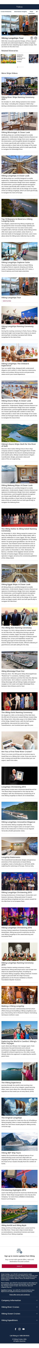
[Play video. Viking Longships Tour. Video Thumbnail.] (19, 286)
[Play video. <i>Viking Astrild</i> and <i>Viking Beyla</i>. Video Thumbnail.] (19, 1214)
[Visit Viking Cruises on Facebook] (15, 1329)
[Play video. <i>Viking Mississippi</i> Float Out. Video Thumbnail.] (19, 660)
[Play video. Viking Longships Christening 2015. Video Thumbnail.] (19, 881)
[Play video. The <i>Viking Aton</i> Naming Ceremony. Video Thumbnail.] (19, 616)
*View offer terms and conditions (19, 1294)
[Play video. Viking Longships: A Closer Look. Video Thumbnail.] (19, 164)
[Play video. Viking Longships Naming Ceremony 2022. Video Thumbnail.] (19, 315)
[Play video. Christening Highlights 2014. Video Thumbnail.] (19, 1179)
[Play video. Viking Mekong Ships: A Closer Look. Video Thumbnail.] (19, 474)
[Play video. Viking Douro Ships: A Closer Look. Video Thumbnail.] (19, 390)
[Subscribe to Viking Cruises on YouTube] (23, 1329)
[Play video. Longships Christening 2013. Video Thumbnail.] (19, 776)
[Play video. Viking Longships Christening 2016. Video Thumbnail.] (19, 916)
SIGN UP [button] (19, 1266)
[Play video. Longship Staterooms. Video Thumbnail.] (19, 846)
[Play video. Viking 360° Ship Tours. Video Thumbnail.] (19, 1142)
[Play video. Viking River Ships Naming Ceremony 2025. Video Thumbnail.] (19, 86)
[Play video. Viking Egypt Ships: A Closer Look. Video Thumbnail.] (19, 573)
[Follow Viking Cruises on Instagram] (19, 1329)
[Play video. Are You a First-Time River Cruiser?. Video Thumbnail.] (19, 740)
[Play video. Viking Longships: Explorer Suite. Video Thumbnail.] (19, 251)
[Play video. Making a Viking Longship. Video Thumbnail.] (19, 995)
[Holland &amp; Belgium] (8, 59)
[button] (31, 38)
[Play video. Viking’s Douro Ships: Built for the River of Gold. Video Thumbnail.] (19, 433)
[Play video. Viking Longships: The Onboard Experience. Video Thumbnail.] (19, 352)
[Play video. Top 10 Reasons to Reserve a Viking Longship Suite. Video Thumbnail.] (19, 208)
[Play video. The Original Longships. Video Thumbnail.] (19, 1107)
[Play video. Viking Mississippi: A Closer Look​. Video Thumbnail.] (19, 121)
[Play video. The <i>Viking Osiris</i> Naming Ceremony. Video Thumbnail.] (19, 701)
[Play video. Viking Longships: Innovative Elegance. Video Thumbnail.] (19, 811)
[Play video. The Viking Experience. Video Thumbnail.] (19, 1071)
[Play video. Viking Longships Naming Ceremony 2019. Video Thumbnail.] (19, 952)
